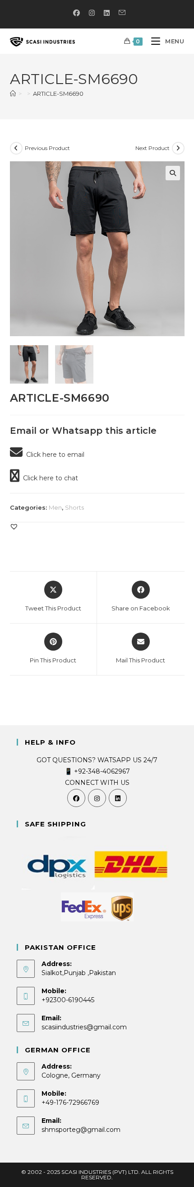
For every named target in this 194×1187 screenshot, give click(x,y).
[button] (173, 173)
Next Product (152, 148)
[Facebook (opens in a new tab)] (76, 13)
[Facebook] (76, 798)
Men (55, 507)
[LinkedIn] (118, 798)
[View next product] (178, 148)
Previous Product (47, 148)
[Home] (13, 93)
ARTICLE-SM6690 (58, 93)
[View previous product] (16, 148)
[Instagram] (97, 798)
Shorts (74, 507)
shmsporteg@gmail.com (81, 1130)
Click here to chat (48, 478)
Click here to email (53, 454)
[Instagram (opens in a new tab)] (91, 13)
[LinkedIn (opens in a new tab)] (106, 13)
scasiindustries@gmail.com (84, 1027)
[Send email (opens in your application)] (119, 13)
